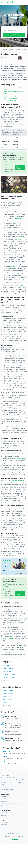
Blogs (2, 784)
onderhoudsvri (14, 266)
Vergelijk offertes (18, 167)
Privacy (15, 836)
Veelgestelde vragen (10, 100)
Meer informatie (5, 799)
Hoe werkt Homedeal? (7, 777)
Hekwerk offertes (8, 690)
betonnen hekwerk (21, 239)
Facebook (4, 822)
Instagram (4, 824)
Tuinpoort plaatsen (8, 668)
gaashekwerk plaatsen (7, 638)
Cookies (20, 836)
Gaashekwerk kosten (8, 677)
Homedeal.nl (4, 49)
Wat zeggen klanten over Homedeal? (11, 782)
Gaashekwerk (18, 218)
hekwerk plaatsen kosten (18, 458)
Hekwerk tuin (6, 702)
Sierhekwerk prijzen (8, 671)
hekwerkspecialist (18, 480)
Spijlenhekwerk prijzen (9, 674)
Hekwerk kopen (7, 693)
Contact (3, 815)
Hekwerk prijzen (7, 665)
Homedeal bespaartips (10, 98)
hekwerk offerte (22, 618)
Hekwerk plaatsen (8, 696)
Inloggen (3, 801)
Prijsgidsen (4, 787)
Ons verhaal (4, 812)
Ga (13, 34)
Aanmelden (4, 796)
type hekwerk (21, 285)
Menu (22, 2)
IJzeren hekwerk (7, 699)
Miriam (25, 57)
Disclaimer (8, 836)
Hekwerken (11, 49)
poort (23, 355)
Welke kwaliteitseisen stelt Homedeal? (12, 780)
